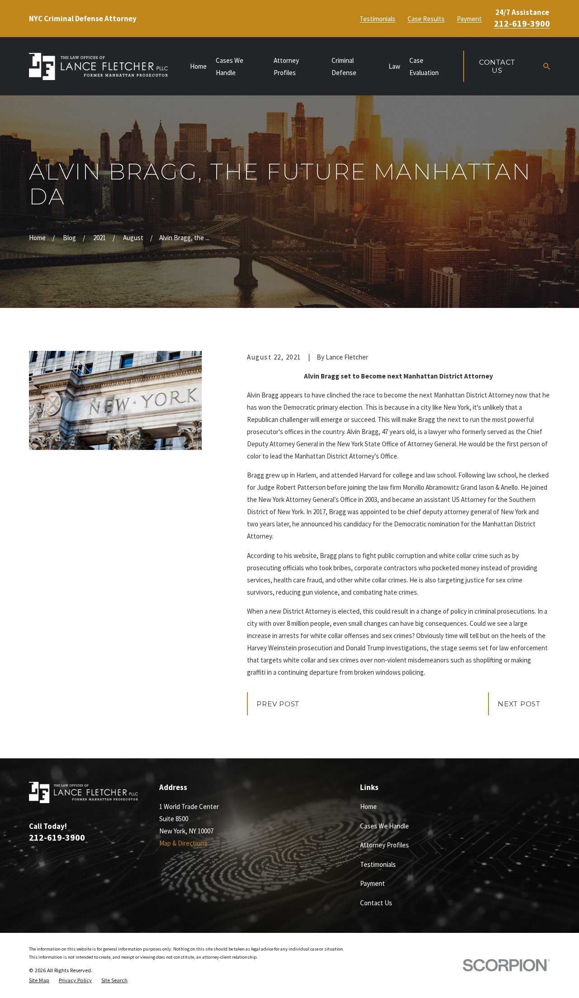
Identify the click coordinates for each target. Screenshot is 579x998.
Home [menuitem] (198, 66)
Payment (469, 18)
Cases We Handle (384, 826)
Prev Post (277, 704)
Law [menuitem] (394, 66)
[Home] (98, 66)
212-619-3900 (522, 23)
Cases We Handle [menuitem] (229, 66)
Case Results (426, 18)
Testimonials (377, 18)
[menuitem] (39, 980)
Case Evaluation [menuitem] (424, 66)
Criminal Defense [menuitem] (344, 66)
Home (368, 806)
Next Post (519, 704)
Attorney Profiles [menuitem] (286, 66)
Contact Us (497, 66)
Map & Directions (183, 843)
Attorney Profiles (384, 845)
